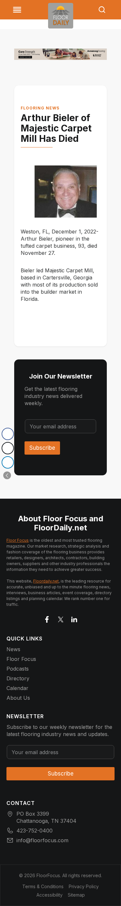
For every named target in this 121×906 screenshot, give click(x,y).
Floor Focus (17, 540)
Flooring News (40, 108)
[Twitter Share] (8, 448)
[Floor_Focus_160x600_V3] (60, 54)
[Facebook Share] (8, 434)
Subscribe (42, 448)
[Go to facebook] (47, 618)
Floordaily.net (46, 581)
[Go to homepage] (60, 15)
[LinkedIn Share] (8, 462)
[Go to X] (60, 618)
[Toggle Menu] (17, 9)
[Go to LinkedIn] (74, 618)
